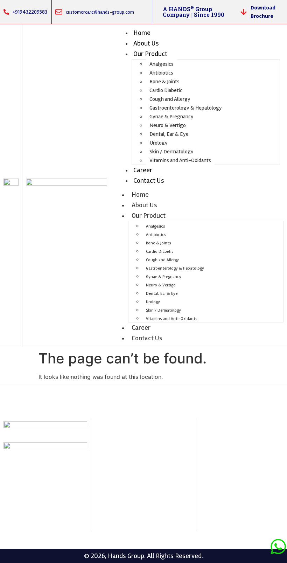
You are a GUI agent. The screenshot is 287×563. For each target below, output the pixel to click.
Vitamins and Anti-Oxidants (180, 160)
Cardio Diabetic (165, 90)
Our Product (150, 53)
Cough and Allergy (169, 99)
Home (141, 32)
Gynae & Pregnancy (171, 116)
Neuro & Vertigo (167, 125)
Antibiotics (161, 72)
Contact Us (148, 180)
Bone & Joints (164, 81)
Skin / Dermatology (171, 151)
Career (142, 170)
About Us (146, 43)
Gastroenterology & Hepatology (185, 107)
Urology (158, 142)
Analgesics (161, 64)
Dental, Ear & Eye (169, 134)
